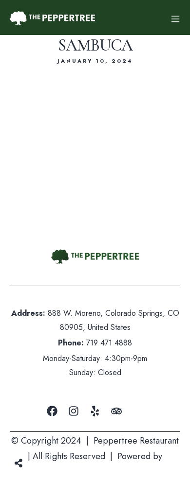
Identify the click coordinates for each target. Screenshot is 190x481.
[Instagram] (73, 411)
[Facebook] (52, 411)
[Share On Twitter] (42, 437)
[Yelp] (95, 411)
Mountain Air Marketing (95, 472)
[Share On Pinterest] (57, 437)
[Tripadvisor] (116, 411)
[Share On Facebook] (28, 437)
